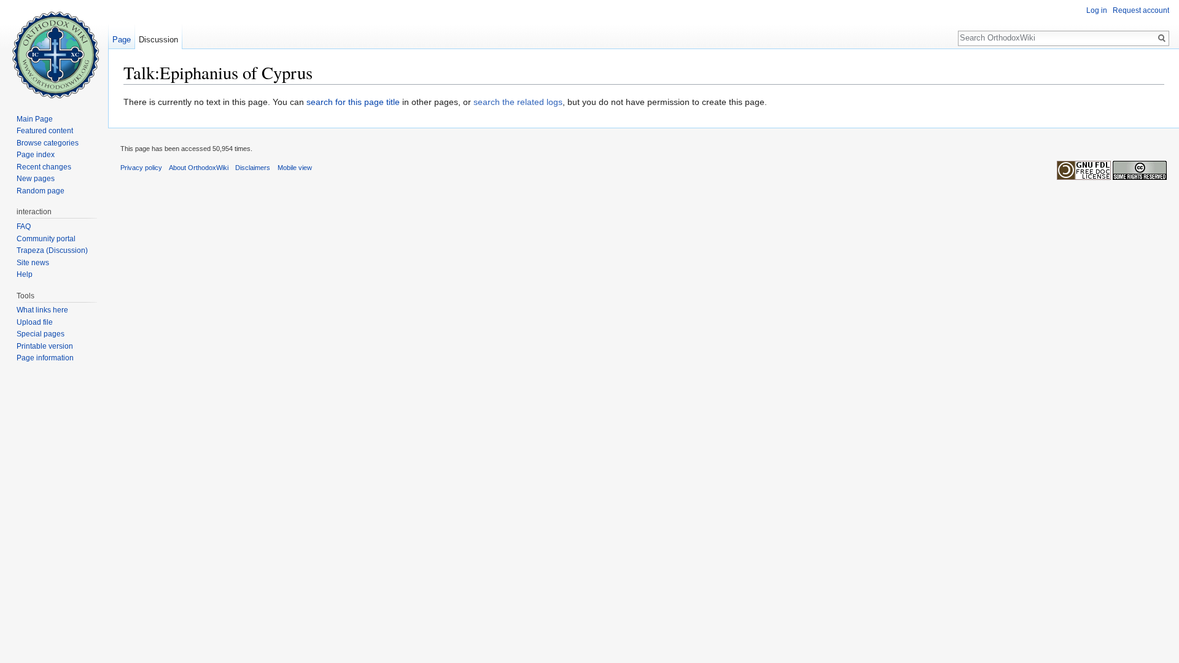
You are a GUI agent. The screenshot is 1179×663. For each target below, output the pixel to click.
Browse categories (48, 143)
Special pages (40, 334)
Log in (1096, 10)
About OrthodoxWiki (198, 167)
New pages (36, 178)
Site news (33, 262)
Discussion (158, 39)
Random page (40, 191)
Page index (36, 154)
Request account (1141, 10)
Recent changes (44, 167)
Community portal (46, 239)
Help (25, 274)
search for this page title (353, 102)
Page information (45, 358)
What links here (42, 310)
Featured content (45, 130)
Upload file (35, 322)
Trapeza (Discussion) (52, 250)
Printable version (45, 346)
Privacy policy (141, 167)
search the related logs (517, 102)
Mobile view (295, 167)
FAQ (24, 226)
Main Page (35, 119)
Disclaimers (252, 167)
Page (121, 39)
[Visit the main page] (54, 49)
